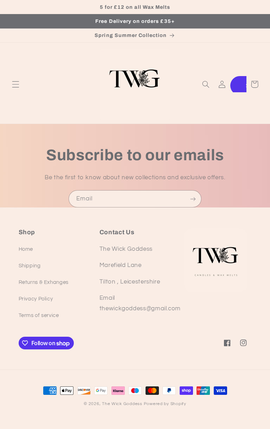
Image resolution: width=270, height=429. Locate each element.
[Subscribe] (193, 198)
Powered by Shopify (165, 404)
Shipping (30, 265)
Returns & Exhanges (44, 282)
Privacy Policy (36, 298)
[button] (15, 84)
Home (26, 249)
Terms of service (39, 315)
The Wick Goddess (122, 404)
